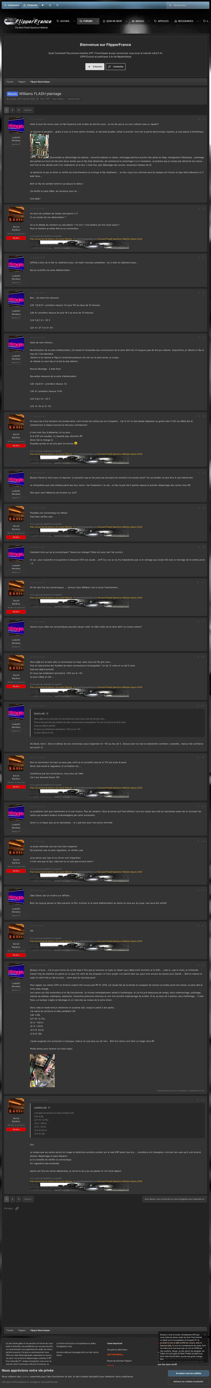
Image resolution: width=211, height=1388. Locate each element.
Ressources (185, 21)
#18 (203, 925)
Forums (88, 21)
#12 (203, 657)
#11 (203, 621)
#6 (203, 416)
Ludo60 (12, 99)
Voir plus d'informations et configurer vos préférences (30, 1382)
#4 (203, 292)
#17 (203, 890)
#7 (203, 472)
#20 (203, 1100)
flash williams (58, 99)
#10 (203, 582)
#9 (203, 547)
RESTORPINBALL (115, 1354)
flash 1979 (45, 99)
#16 (203, 841)
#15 (203, 806)
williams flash (74, 99)
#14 (203, 757)
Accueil (65, 21)
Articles (163, 21)
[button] (50, 5)
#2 (203, 208)
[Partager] (199, 119)
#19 (203, 965)
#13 (203, 706)
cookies (26, 1376)
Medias (140, 21)
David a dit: (39, 713)
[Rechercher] (57, 5)
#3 (203, 257)
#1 (203, 119)
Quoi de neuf (114, 21)
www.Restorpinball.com (86, 239)
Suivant (27, 110)
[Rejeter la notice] (204, 1334)
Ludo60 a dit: (40, 1107)
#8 (203, 508)
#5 (203, 337)
